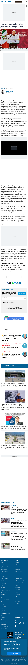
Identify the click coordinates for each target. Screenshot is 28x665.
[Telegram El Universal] (15, 620)
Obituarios (17, 587)
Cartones (3, 587)
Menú (2, 604)
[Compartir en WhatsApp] (13, 283)
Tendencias (4, 597)
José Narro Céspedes (8, 352)
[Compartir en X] (10, 283)
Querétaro (17, 569)
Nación (3, 88)
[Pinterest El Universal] (23, 623)
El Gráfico (17, 592)
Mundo (2, 576)
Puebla (16, 566)
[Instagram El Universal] (20, 623)
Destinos (3, 608)
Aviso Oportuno (18, 583)
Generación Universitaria (18, 590)
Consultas (3, 611)
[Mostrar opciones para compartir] (27, 6)
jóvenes (10, 276)
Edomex (17, 562)
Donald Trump (4, 578)
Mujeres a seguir (5, 566)
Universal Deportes (5, 590)
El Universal (17, 276)
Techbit (3, 603)
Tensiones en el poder (10, 347)
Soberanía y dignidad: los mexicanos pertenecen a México (11, 355)
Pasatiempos (18, 601)
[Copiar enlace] (17, 283)
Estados (3, 581)
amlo (4, 276)
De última (3, 606)
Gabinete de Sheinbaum (4, 574)
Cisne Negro (4, 628)
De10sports (17, 594)
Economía (3, 588)
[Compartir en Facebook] (8, 283)
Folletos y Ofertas (19, 582)
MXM (2, 601)
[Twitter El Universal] (23, 620)
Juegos (16, 599)
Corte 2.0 (3, 564)
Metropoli (3, 580)
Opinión (5, 330)
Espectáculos (4, 592)
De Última (3, 621)
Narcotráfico (4, 583)
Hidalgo (16, 567)
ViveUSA (17, 598)
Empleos (17, 585)
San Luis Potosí (18, 571)
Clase (2, 615)
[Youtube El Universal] (16, 623)
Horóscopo (17, 603)
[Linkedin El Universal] (15, 626)
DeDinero (17, 596)
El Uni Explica (4, 571)
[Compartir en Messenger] (15, 283)
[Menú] (26, 1)
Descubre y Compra (19, 580)
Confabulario (4, 596)
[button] (18, 2)
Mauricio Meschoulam (8, 333)
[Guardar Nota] (20, 283)
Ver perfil (8, 92)
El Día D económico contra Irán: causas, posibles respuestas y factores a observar (11, 337)
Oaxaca (16, 564)
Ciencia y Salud (5, 599)
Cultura (3, 594)
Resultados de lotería (18, 605)
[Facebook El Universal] (19, 620)
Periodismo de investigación (4, 568)
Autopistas (3, 610)
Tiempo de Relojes (5, 626)
